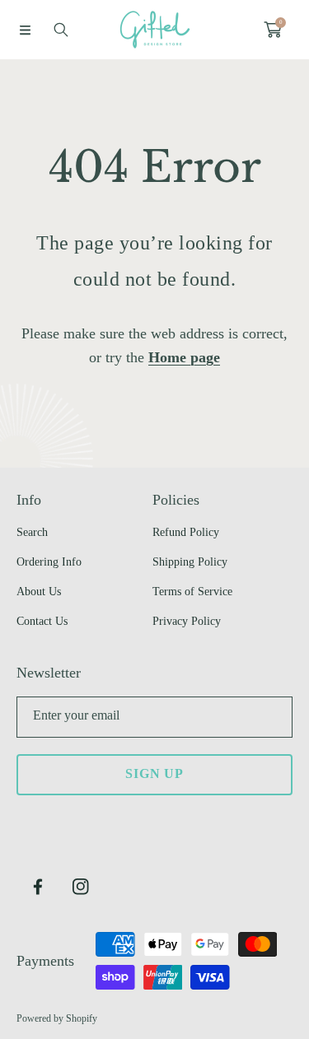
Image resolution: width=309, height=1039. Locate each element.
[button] (25, 30)
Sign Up (154, 773)
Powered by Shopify (56, 1018)
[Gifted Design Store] (155, 29)
